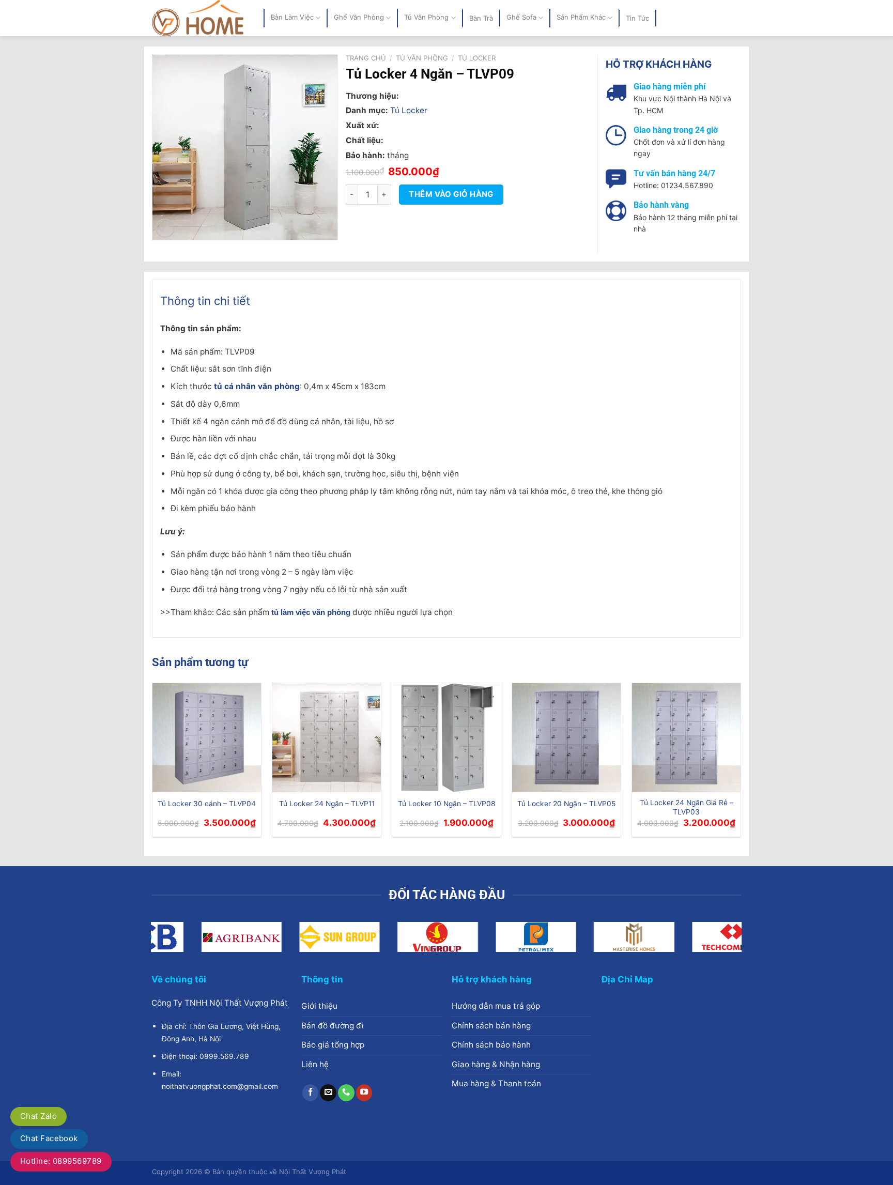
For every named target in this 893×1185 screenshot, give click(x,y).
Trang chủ (366, 58)
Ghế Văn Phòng (359, 17)
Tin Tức (637, 18)
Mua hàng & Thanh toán (496, 1083)
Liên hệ (315, 1064)
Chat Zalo (38, 1116)
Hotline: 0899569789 (61, 1161)
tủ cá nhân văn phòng (257, 386)
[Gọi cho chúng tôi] (346, 1092)
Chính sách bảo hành (491, 1045)
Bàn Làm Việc (292, 17)
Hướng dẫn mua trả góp (496, 1006)
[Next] (740, 764)
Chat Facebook (49, 1138)
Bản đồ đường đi (332, 1025)
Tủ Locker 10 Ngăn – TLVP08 (447, 803)
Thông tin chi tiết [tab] (205, 300)
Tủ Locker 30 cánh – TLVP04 (207, 803)
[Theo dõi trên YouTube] (364, 1092)
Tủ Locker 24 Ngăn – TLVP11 (327, 803)
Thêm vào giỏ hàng (451, 194)
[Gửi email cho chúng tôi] (328, 1092)
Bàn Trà (481, 18)
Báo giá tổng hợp (332, 1045)
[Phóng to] (165, 228)
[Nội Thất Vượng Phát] (200, 18)
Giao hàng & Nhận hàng (496, 1064)
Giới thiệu (319, 1006)
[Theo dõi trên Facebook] (310, 1092)
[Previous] (152, 764)
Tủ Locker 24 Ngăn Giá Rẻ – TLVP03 (686, 807)
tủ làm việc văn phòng (310, 612)
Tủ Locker (477, 58)
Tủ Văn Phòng (426, 17)
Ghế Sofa (521, 17)
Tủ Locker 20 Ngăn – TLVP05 (566, 803)
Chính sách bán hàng (491, 1025)
